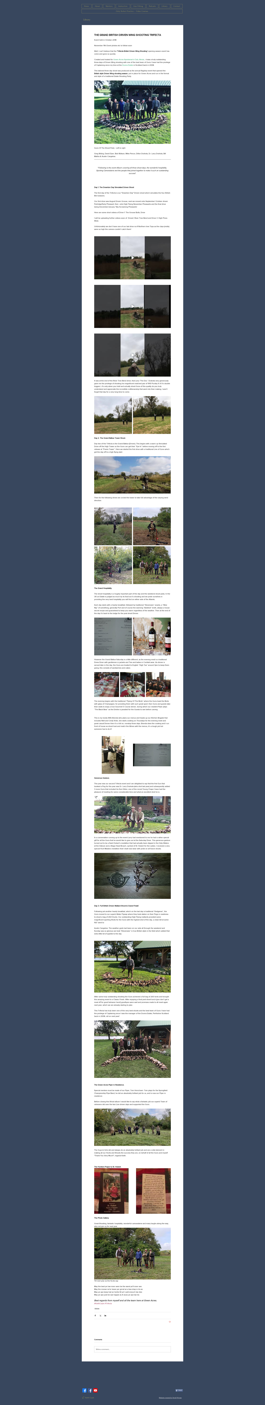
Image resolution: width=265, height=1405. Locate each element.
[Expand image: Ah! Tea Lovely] (158, 684)
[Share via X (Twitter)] (100, 1316)
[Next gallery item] (168, 967)
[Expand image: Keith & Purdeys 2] (113, 415)
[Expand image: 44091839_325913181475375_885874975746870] (152, 565)
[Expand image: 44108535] (113, 565)
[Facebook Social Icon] (90, 1390)
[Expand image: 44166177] (132, 967)
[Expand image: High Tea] (132, 684)
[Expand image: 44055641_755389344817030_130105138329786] (113, 526)
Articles (97, 1308)
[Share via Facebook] (95, 1316)
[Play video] (132, 257)
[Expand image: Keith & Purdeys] (152, 415)
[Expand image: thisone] (113, 636)
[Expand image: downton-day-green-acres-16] (152, 636)
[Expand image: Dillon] (152, 526)
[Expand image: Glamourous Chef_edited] (113, 755)
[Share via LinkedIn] (105, 1316)
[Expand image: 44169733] (106, 684)
